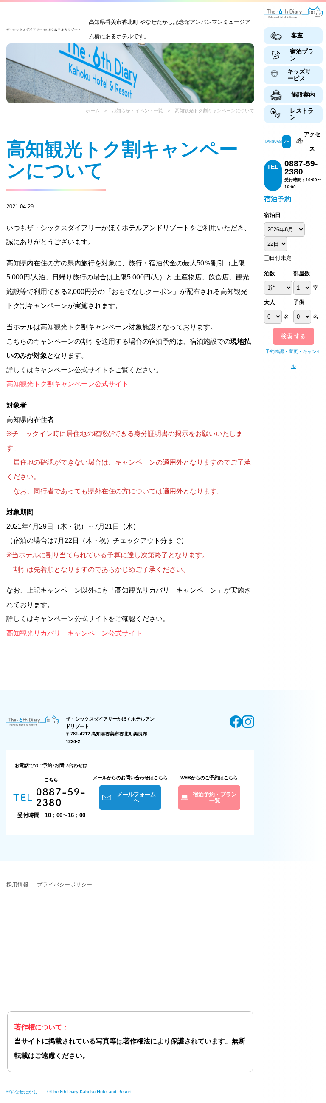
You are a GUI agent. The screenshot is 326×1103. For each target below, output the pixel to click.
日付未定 (281, 258)
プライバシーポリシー (64, 884)
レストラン (302, 114)
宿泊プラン (302, 55)
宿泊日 (272, 215)
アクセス (312, 141)
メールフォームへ (136, 797)
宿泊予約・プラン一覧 (215, 797)
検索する (293, 336)
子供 (298, 302)
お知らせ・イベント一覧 (137, 110)
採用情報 (17, 884)
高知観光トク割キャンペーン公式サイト (67, 384)
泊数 (269, 273)
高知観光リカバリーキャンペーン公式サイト (74, 633)
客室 (297, 35)
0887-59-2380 (301, 167)
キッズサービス (299, 75)
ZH (286, 141)
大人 (269, 302)
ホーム (93, 110)
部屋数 (301, 273)
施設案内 (303, 94)
